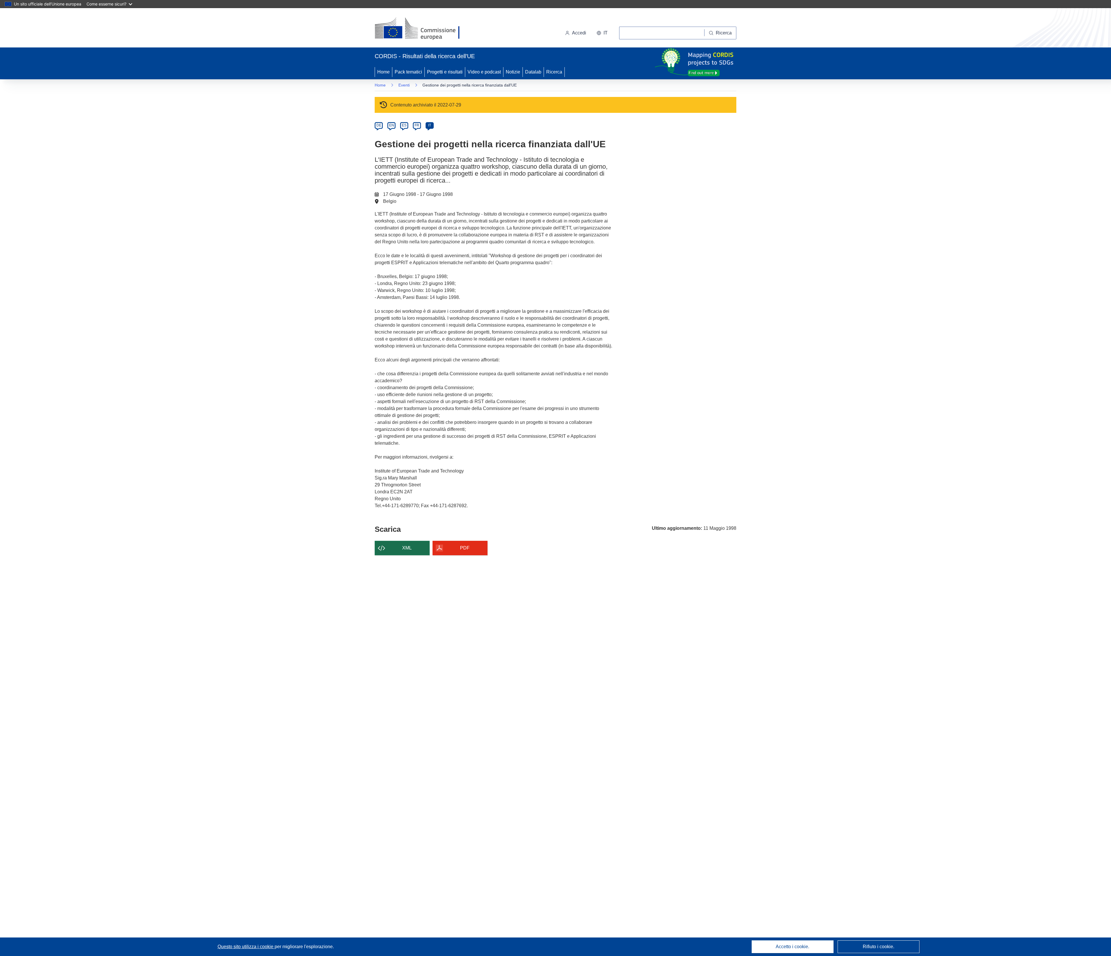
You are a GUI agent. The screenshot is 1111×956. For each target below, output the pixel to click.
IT (429, 125)
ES (404, 125)
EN (391, 125)
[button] (602, 33)
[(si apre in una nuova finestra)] (421, 29)
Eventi (404, 85)
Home (383, 71)
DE (378, 125)
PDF (465, 547)
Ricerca (554, 71)
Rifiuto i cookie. (878, 946)
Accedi (579, 32)
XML (407, 547)
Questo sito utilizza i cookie (246, 946)
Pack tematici (408, 71)
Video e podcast (484, 71)
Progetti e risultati (445, 71)
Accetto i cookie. (792, 946)
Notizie (513, 71)
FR (417, 125)
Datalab (533, 71)
